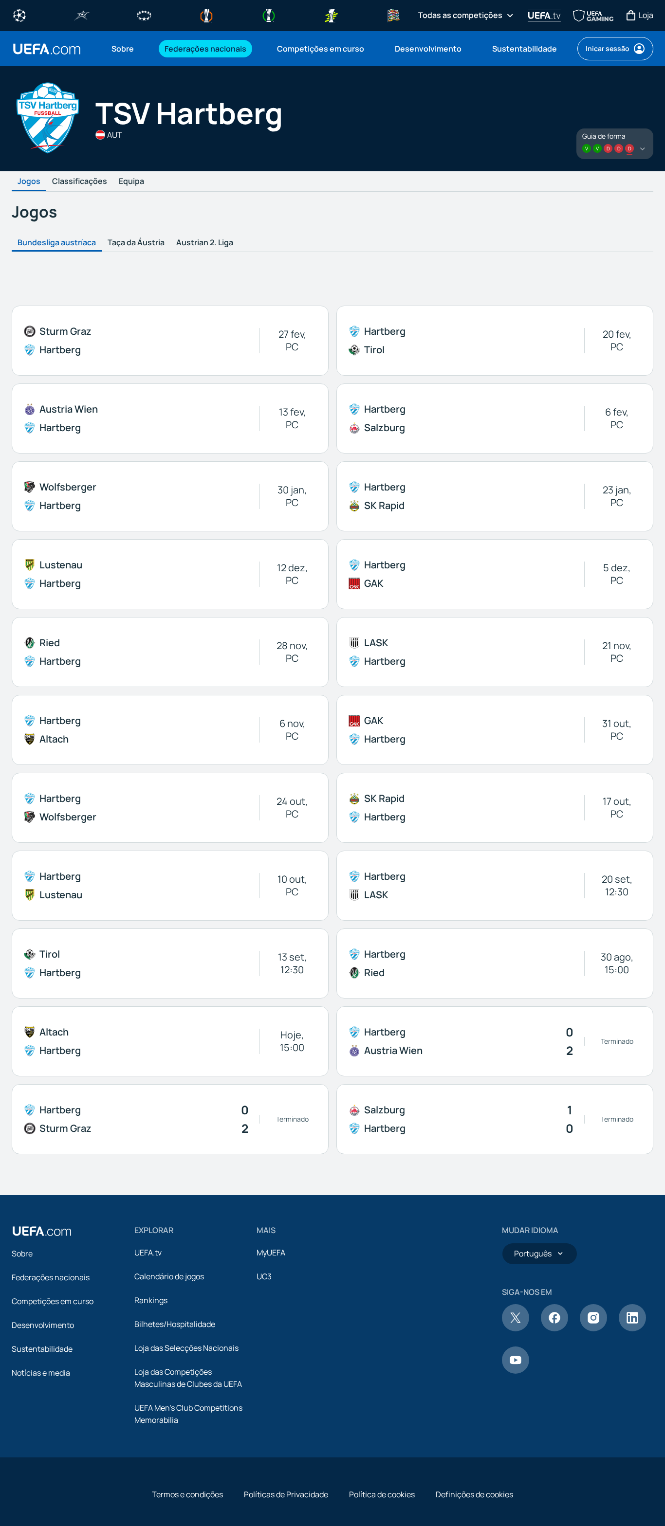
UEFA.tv (148, 1252)
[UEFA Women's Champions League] (144, 14)
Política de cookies (382, 1494)
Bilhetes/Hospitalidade (174, 1324)
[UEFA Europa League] (206, 14)
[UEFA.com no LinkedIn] (632, 1328)
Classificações (79, 181)
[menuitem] (126, 48)
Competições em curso (52, 1301)
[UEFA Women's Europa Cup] (331, 14)
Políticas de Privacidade (286, 1494)
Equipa (131, 181)
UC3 (264, 1276)
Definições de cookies (474, 1494)
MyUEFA (271, 1252)
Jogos (29, 181)
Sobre (22, 1253)
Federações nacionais (51, 1277)
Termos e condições (187, 1494)
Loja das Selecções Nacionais (186, 1348)
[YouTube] (515, 1370)
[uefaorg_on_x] (515, 1328)
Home (47, 48)
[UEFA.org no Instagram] (593, 1328)
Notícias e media (41, 1372)
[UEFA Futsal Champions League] (82, 14)
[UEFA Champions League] (19, 14)
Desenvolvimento (43, 1325)
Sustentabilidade (42, 1349)
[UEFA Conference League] (269, 14)
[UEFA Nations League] (393, 14)
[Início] (42, 1231)
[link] (122, 48)
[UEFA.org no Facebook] (554, 1328)
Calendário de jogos (169, 1276)
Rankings (150, 1300)
